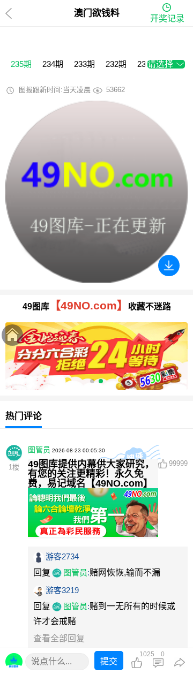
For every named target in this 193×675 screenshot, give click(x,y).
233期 (84, 64)
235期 (21, 64)
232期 (116, 64)
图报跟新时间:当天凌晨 (55, 90)
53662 (115, 90)
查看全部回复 (59, 638)
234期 (52, 64)
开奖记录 (167, 18)
